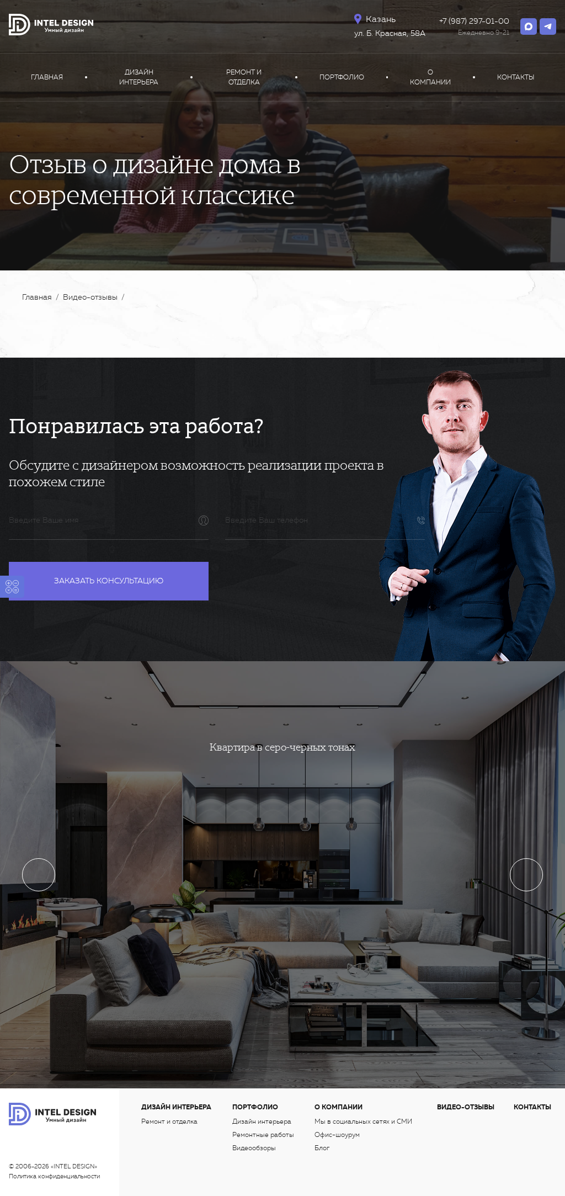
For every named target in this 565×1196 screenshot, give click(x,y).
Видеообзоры (254, 1148)
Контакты (515, 77)
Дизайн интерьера (138, 77)
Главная (47, 77)
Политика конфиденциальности (54, 1176)
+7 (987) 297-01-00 (474, 21)
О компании (430, 77)
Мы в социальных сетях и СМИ (363, 1121)
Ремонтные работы (263, 1135)
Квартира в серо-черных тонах (282, 747)
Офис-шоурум (337, 1135)
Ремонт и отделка (244, 77)
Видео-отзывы (465, 1107)
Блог (322, 1148)
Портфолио (341, 77)
